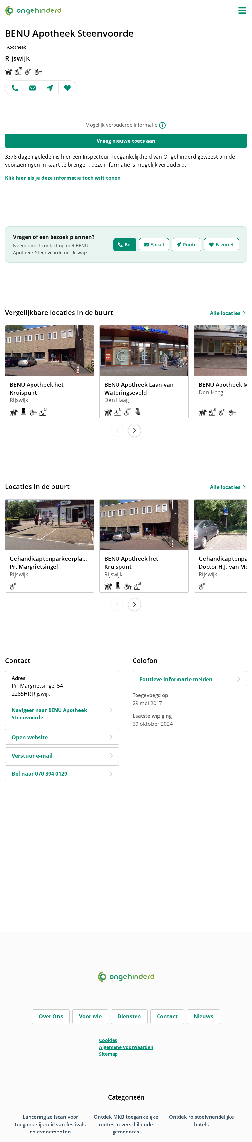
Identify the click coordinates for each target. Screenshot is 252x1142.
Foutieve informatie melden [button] (176, 679)
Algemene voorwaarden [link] (126, 1047)
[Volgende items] (134, 430)
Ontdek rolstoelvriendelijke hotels (201, 1120)
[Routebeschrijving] (50, 88)
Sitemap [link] (108, 1054)
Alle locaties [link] (225, 313)
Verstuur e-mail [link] (32, 755)
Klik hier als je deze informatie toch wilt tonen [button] (63, 177)
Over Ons (51, 1016)
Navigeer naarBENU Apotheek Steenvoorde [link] (49, 714)
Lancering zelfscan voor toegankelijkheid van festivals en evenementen (50, 1124)
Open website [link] (30, 737)
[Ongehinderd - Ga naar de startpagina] (36, 10)
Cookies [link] (108, 1040)
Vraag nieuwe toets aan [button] (126, 140)
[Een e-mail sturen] (32, 88)
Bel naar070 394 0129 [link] (39, 773)
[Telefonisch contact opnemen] (14, 88)
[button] (242, 10)
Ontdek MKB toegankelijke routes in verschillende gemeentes (126, 1124)
